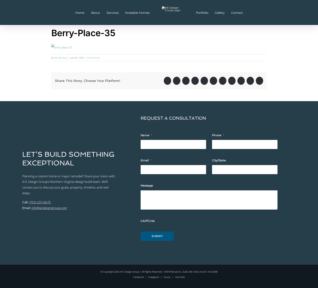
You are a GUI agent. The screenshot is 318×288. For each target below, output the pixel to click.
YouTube (180, 277)
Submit (157, 236)
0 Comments (93, 57)
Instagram (153, 277)
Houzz (167, 277)
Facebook (138, 277)
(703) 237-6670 (40, 202)
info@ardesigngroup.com (49, 208)
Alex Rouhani (60, 57)
